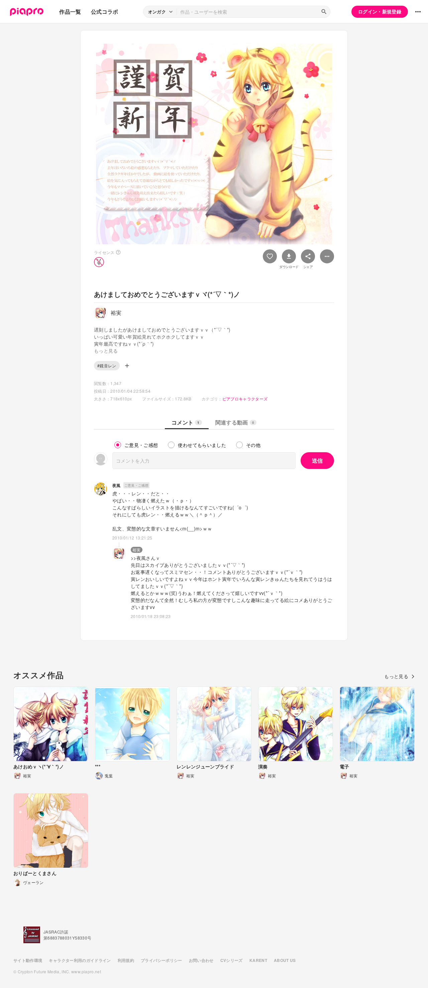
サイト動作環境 (27, 960)
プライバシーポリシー (161, 960)
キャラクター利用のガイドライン (80, 960)
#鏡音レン (106, 365)
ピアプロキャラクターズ (245, 398)
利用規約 (126, 960)
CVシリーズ (231, 960)
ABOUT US (285, 960)
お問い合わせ (201, 960)
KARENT (258, 960)
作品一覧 (70, 11)
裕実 (136, 549)
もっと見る (396, 676)
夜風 (116, 485)
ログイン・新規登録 (379, 11)
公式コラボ (104, 11)
